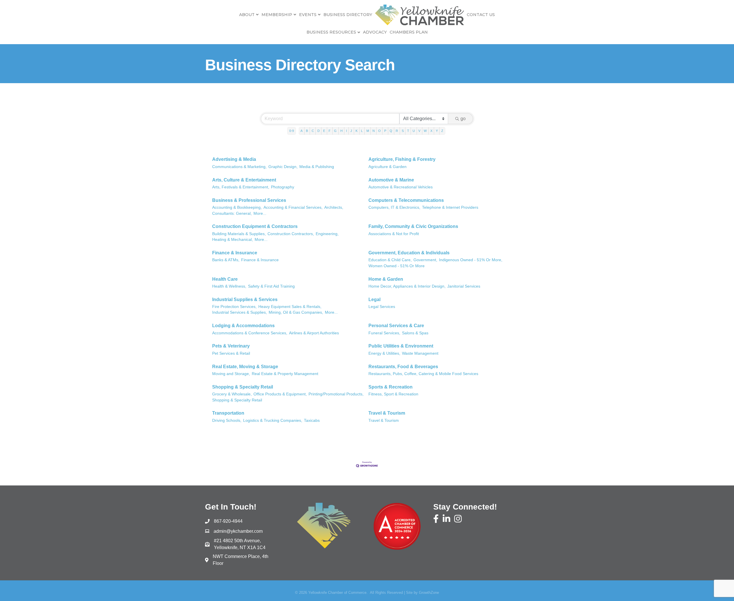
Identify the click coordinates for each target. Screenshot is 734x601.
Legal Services (381, 307)
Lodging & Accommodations (243, 325)
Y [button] (437, 130)
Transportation (228, 413)
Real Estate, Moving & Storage (245, 366)
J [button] (351, 130)
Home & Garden (385, 279)
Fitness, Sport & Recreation (393, 394)
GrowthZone (429, 592)
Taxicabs (312, 420)
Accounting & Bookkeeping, (237, 207)
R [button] (397, 130)
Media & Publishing (316, 167)
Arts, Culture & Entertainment (244, 179)
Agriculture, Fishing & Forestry (402, 159)
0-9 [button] (291, 130)
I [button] (346, 130)
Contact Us (481, 14)
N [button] (373, 130)
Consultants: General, (232, 213)
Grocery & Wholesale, (232, 394)
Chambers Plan (409, 32)
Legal (374, 299)
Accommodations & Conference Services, (249, 333)
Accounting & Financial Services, (293, 207)
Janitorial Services (463, 286)
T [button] (408, 130)
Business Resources (331, 32)
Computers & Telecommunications (406, 200)
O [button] (379, 130)
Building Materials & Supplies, (239, 234)
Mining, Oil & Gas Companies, (296, 312)
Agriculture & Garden (387, 167)
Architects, (333, 207)
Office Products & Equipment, (280, 394)
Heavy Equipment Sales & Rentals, (289, 307)
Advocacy (375, 32)
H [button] (341, 130)
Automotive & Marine (391, 179)
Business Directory (347, 14)
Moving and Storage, (231, 374)
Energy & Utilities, (384, 353)
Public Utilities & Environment (400, 346)
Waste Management (420, 353)
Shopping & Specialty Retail (242, 387)
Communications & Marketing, (239, 167)
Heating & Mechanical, (232, 239)
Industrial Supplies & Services (245, 299)
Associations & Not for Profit (393, 234)
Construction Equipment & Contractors (255, 226)
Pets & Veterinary (231, 346)
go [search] (463, 118)
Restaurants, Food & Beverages (403, 366)
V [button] (419, 130)
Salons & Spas (415, 333)
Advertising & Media (234, 159)
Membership (276, 14)
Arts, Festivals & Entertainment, (240, 187)
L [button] (362, 130)
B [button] (307, 130)
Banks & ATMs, (225, 260)
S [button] (403, 130)
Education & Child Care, (390, 260)
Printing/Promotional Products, (336, 394)
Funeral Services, (384, 333)
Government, (425, 260)
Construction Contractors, (291, 234)
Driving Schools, (226, 420)
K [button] (357, 130)
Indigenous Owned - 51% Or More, (470, 260)
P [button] (385, 130)
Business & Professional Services (249, 200)
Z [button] (442, 130)
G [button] (335, 130)
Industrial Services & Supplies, (239, 312)
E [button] (324, 130)
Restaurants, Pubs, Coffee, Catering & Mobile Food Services (423, 374)
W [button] (425, 130)
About (247, 14)
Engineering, (327, 234)
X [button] (431, 130)
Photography (282, 187)
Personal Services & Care (396, 325)
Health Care (225, 279)
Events (308, 14)
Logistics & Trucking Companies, (272, 420)
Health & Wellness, (229, 286)
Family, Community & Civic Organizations (413, 226)
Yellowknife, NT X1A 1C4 (240, 544)
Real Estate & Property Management (285, 374)
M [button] (367, 130)
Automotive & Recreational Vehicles (400, 187)
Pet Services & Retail (231, 353)
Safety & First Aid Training (271, 286)
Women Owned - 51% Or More (396, 266)
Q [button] (391, 130)
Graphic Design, (283, 167)
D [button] (318, 130)
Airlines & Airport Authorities (314, 333)
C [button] (313, 130)
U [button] (414, 130)
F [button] (330, 130)
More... (259, 213)
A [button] (301, 130)
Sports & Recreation (390, 387)
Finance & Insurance (234, 252)
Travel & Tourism (386, 413)
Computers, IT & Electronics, (394, 207)
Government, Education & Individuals (409, 252)
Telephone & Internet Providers (450, 207)
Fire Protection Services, (234, 307)
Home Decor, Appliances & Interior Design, (407, 286)
